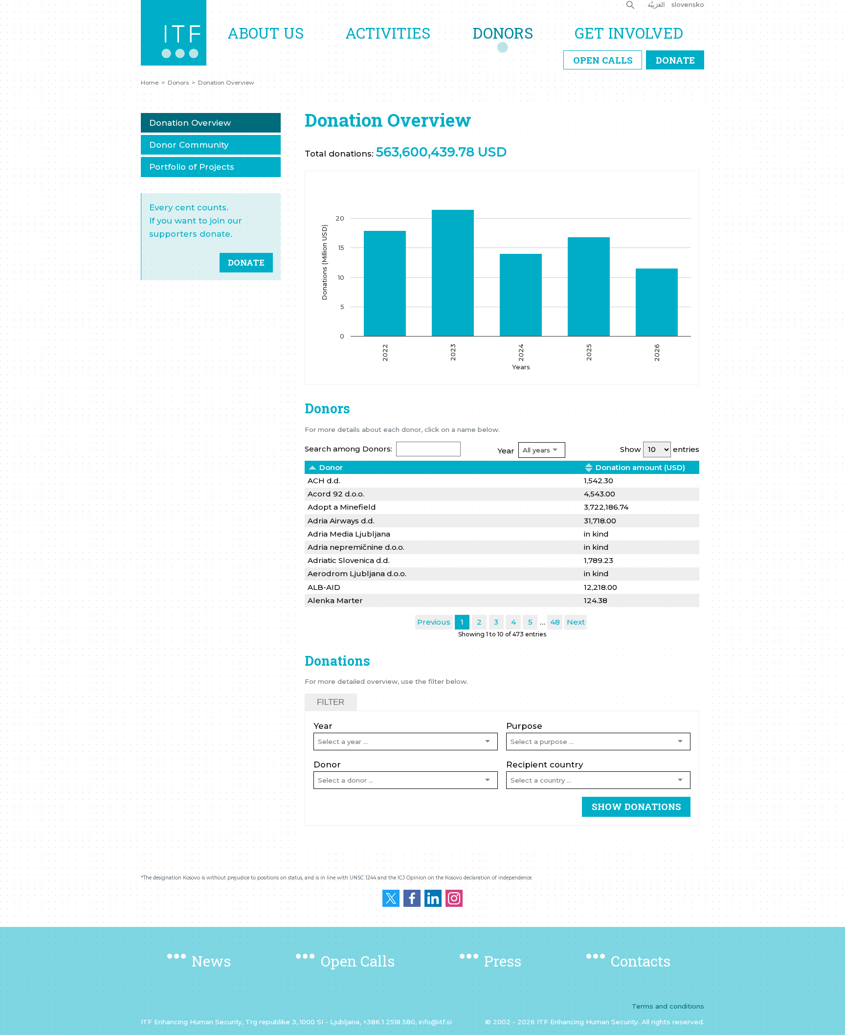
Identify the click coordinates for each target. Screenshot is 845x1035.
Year (506, 451)
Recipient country (544, 764)
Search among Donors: (348, 448)
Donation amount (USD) (640, 467)
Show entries (659, 449)
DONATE (246, 262)
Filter (330, 702)
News (211, 960)
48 (555, 622)
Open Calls (603, 60)
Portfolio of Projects (191, 167)
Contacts (640, 960)
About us (265, 33)
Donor (331, 467)
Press (502, 960)
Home (149, 82)
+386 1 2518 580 (389, 1022)
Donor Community (188, 145)
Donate (675, 60)
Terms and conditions (668, 1006)
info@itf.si (435, 1022)
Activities (387, 33)
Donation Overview (226, 82)
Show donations (636, 806)
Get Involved (629, 33)
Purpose (524, 726)
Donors (502, 33)
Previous (433, 622)
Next (576, 622)
